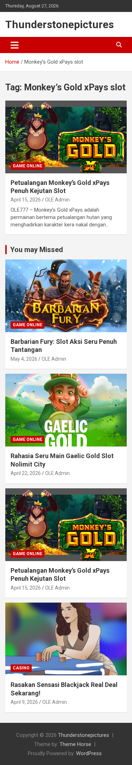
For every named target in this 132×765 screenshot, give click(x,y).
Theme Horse (75, 744)
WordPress (89, 753)
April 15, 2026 (26, 199)
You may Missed (36, 249)
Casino (21, 668)
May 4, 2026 (24, 359)
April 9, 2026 (24, 702)
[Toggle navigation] (14, 45)
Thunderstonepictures (59, 24)
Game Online (27, 165)
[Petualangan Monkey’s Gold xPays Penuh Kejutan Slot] (66, 136)
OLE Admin (57, 199)
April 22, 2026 (26, 473)
